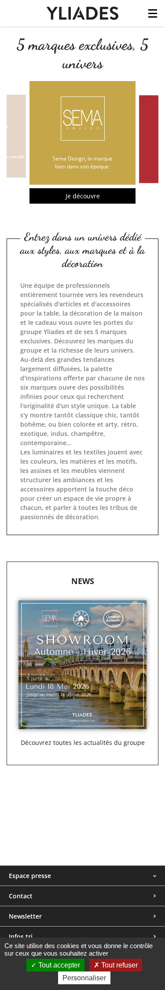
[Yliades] (82, 12)
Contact (21, 896)
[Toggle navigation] (153, 16)
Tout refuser (118, 965)
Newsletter (25, 916)
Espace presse (30, 875)
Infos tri (21, 936)
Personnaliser (84, 978)
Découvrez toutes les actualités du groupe (83, 742)
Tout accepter (58, 965)
